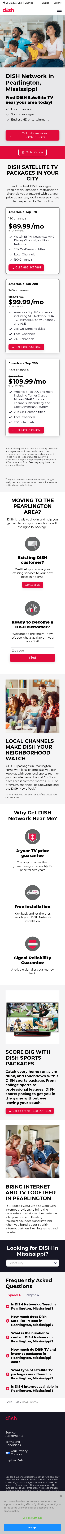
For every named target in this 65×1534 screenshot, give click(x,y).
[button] (56, 1263)
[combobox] (28, 1263)
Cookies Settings (32, 1517)
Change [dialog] (29, 3)
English (46, 3)
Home (9, 1402)
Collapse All (32, 1295)
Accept (32, 1527)
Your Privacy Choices (19, 1452)
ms (17, 1402)
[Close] (60, 1496)
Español (58, 3)
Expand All (14, 1295)
